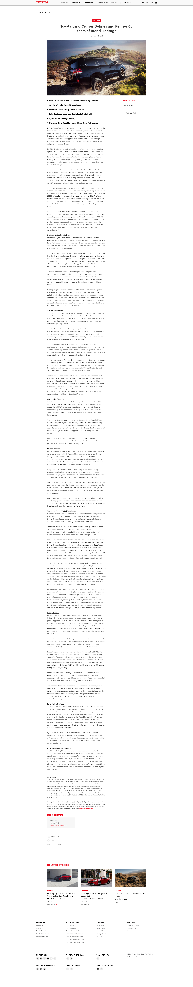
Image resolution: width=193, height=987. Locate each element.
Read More (51, 904)
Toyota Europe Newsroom (75, 939)
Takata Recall (146, 2)
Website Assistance (133, 931)
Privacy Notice (101, 934)
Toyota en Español (42, 936)
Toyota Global (71, 928)
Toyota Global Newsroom (75, 936)
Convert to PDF (56, 845)
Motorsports (103, 3)
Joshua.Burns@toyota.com (59, 825)
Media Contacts (132, 928)
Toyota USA (70, 925)
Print (52, 841)
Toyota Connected (72, 931)
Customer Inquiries (133, 925)
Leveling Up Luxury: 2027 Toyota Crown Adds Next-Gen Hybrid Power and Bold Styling (61, 895)
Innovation (89, 3)
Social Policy (100, 928)
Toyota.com (40, 925)
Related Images (128, 105)
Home (41, 12)
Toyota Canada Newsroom (75, 942)
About (113, 3)
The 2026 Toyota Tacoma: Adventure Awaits (130, 894)
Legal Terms (100, 925)
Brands (126, 3)
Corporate (76, 3)
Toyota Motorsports (42, 934)
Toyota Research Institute (74, 934)
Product (64, 3)
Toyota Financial (41, 931)
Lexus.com (39, 928)
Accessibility (100, 931)
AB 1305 (99, 936)
